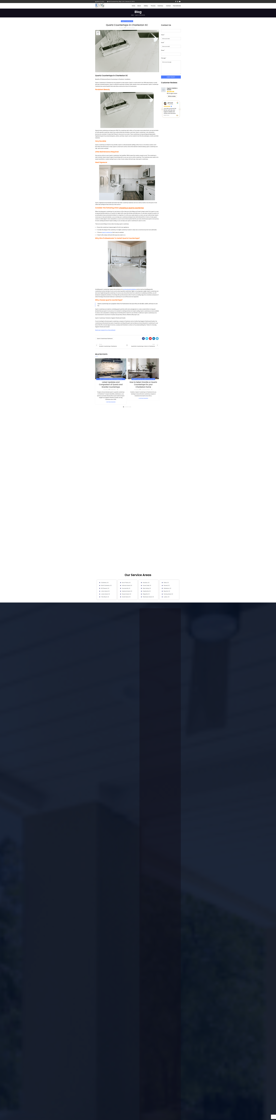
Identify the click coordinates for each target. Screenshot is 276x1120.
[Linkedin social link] (153, 338)
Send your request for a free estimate (105, 330)
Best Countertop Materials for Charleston (111, 379)
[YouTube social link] (180, 1)
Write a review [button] (172, 96)
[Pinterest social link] (150, 338)
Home (132, 15)
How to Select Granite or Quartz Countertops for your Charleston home (143, 384)
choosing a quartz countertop (131, 208)
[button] (180, 109)
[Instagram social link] (178, 1)
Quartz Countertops (140, 15)
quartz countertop (107, 232)
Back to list (127, 345)
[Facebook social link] (176, 1)
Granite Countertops (137, 379)
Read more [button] (166, 115)
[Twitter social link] (146, 338)
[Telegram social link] (157, 338)
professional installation (129, 289)
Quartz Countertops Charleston (105, 338)
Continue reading (143, 398)
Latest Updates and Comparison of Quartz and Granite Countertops (111, 384)
